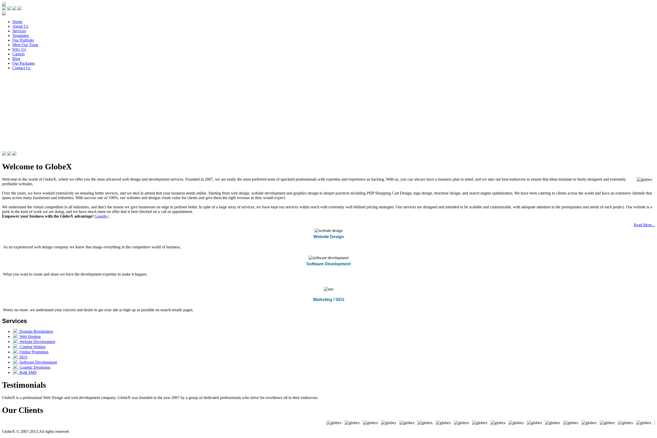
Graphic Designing (33, 367)
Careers (18, 54)
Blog (16, 58)
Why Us (19, 49)
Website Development (36, 341)
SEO (22, 357)
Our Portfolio (23, 40)
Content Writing (31, 347)
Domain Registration (35, 331)
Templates (20, 35)
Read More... (644, 225)
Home (17, 22)
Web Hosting (29, 336)
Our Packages (23, 63)
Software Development (37, 362)
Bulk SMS (27, 372)
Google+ (102, 216)
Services (19, 31)
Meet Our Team (25, 45)
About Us (20, 26)
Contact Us (21, 68)
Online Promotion (33, 352)
